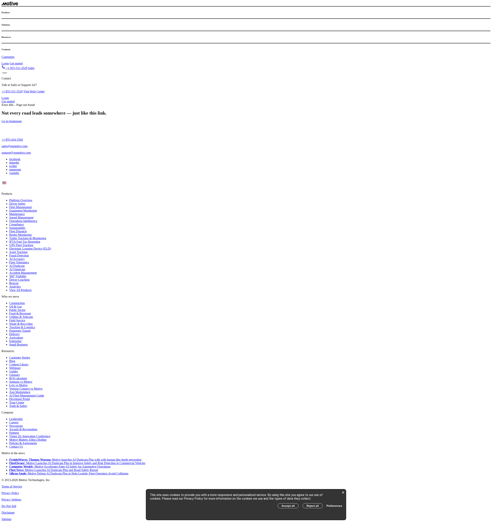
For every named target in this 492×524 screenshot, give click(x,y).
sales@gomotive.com (14, 146)
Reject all (313, 505)
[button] (18, 68)
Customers (8, 57)
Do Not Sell (9, 506)
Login (5, 63)
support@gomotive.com (16, 152)
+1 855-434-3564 (12, 139)
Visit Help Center (34, 91)
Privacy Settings (11, 499)
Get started (16, 63)
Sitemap (6, 519)
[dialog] (246, 504)
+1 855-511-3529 (12, 91)
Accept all (288, 505)
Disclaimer (8, 512)
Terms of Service (12, 486)
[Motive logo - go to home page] (10, 4)
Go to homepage (12, 121)
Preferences (334, 505)
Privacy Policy (10, 493)
